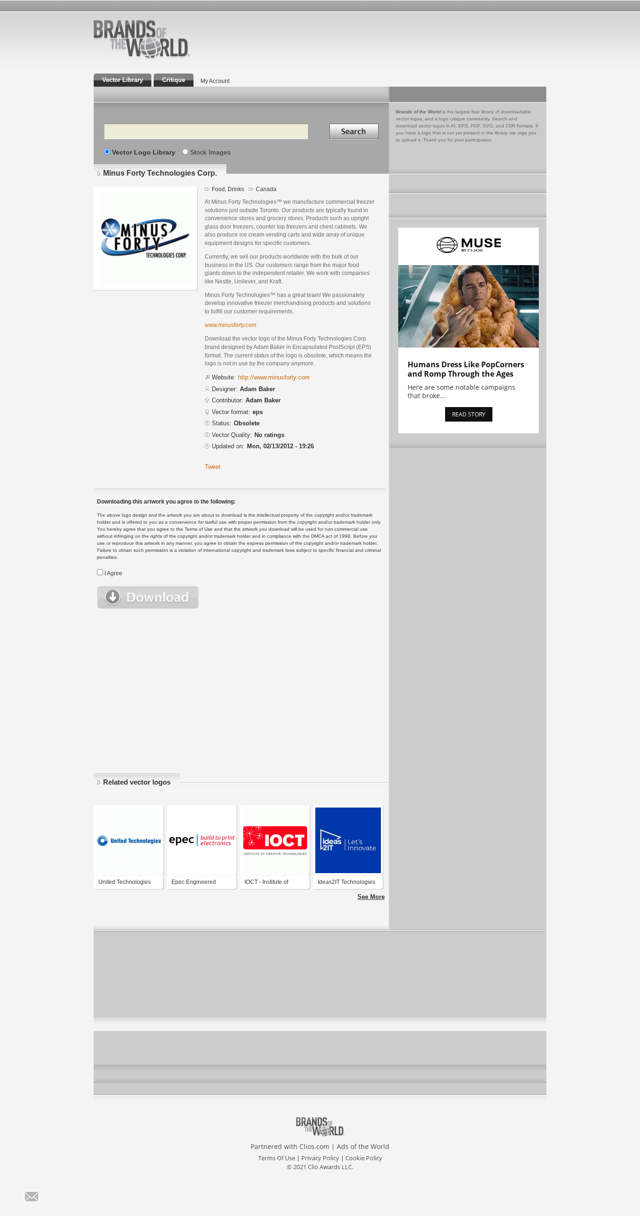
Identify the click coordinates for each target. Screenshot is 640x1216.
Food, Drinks (228, 189)
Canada (266, 189)
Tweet (213, 466)
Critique (173, 79)
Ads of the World (363, 1146)
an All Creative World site (172, 58)
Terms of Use (276, 1158)
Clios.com (314, 1146)
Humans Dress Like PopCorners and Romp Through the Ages (466, 369)
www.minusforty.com (230, 325)
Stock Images (210, 152)
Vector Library (122, 79)
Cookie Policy (363, 1158)
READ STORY (468, 414)
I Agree (113, 573)
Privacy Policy (320, 1158)
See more (371, 896)
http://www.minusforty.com (274, 377)
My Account (215, 81)
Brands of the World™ (142, 39)
